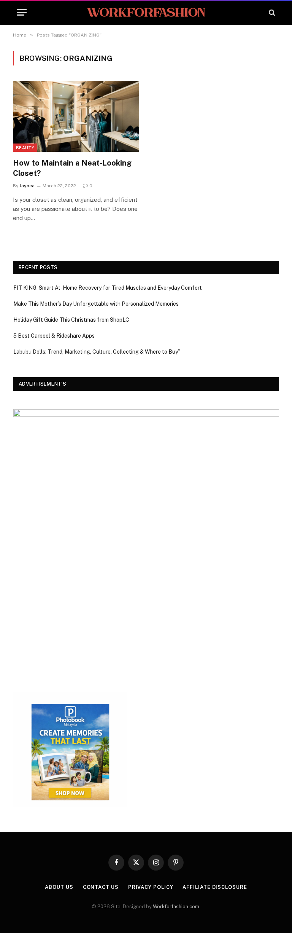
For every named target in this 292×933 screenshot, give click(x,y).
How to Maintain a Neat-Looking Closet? (72, 168)
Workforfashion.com (176, 906)
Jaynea (27, 185)
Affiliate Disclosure (214, 887)
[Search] (271, 12)
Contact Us (101, 887)
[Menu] (22, 12)
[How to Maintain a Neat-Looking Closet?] (76, 116)
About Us (59, 887)
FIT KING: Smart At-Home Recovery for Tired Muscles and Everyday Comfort (107, 288)
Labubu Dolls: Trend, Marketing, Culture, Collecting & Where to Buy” (96, 352)
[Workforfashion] (146, 12)
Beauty (25, 147)
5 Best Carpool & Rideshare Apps (54, 336)
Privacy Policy (150, 887)
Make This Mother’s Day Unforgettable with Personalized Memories (96, 304)
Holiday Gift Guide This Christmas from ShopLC (71, 320)
